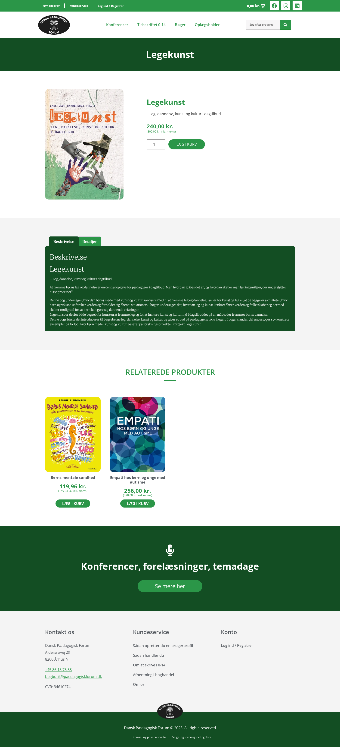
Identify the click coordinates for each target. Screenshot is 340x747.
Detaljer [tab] (89, 241)
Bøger (180, 24)
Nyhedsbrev (51, 6)
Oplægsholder (207, 24)
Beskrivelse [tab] (63, 241)
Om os (139, 684)
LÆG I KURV (186, 144)
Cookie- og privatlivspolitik (149, 737)
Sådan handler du (148, 655)
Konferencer (117, 24)
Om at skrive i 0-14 (149, 665)
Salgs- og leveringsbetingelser (191, 737)
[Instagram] (286, 5)
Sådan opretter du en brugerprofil (163, 645)
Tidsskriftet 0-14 (151, 24)
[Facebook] (274, 5)
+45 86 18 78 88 (58, 669)
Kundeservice (78, 6)
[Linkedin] (297, 5)
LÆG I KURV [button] (73, 503)
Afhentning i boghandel (153, 674)
